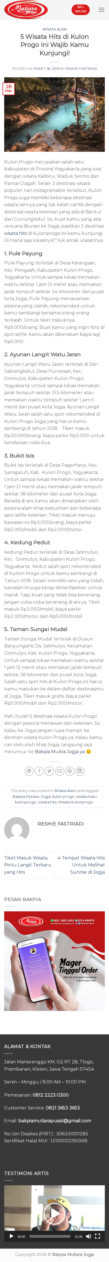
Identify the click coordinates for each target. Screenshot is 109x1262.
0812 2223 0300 (51, 1095)
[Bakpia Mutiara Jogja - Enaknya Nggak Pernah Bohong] (26, 9)
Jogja (46, 796)
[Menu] (101, 9)
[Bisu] (88, 1236)
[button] (54, 1214)
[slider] (50, 1236)
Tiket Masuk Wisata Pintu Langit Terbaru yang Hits (27, 865)
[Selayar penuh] (97, 1236)
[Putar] (11, 1236)
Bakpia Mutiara (26, 796)
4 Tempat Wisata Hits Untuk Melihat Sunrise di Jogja (81, 865)
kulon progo (63, 796)
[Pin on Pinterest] (69, 771)
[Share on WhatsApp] (29, 771)
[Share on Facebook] (39, 771)
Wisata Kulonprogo (75, 802)
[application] (54, 1213)
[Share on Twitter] (49, 771)
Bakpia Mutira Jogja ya (60, 751)
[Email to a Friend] (59, 771)
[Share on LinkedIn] (79, 771)
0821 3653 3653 (63, 1108)
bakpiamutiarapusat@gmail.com (54, 1120)
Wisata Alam (54, 29)
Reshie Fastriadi (81, 69)
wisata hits (15, 233)
